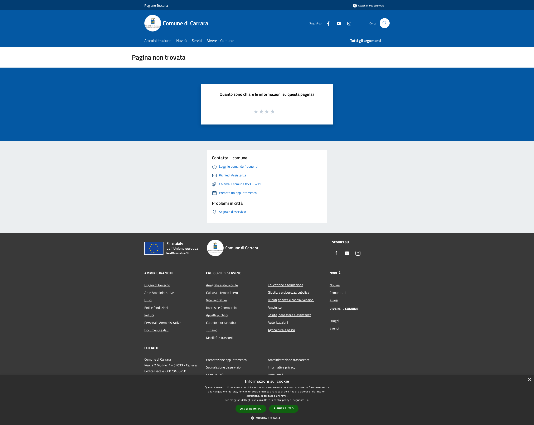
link (307, 400)
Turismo (211, 330)
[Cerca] (385, 23)
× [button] (529, 379)
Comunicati (338, 292)
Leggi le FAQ (215, 374)
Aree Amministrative (159, 292)
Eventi (334, 328)
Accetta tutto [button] (250, 408)
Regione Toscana (156, 5)
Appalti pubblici (217, 315)
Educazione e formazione (285, 284)
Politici (149, 315)
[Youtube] (337, 23)
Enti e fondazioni (156, 307)
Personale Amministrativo (162, 322)
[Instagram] (347, 23)
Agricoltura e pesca (281, 329)
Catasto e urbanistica (221, 322)
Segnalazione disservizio (223, 367)
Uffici (148, 300)
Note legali (275, 374)
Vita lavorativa (216, 300)
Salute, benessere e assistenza (289, 314)
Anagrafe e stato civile (222, 285)
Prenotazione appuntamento (226, 359)
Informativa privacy (281, 367)
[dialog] (267, 400)
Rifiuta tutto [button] (284, 408)
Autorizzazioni (278, 322)
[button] (267, 418)
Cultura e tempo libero (222, 292)
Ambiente (275, 307)
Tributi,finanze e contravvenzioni (291, 299)
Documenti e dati (156, 330)
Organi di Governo (157, 285)
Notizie (335, 285)
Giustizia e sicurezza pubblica (288, 292)
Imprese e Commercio (221, 307)
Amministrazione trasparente (289, 359)
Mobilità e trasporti (219, 337)
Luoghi (334, 320)
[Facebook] (326, 23)
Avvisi (334, 300)
